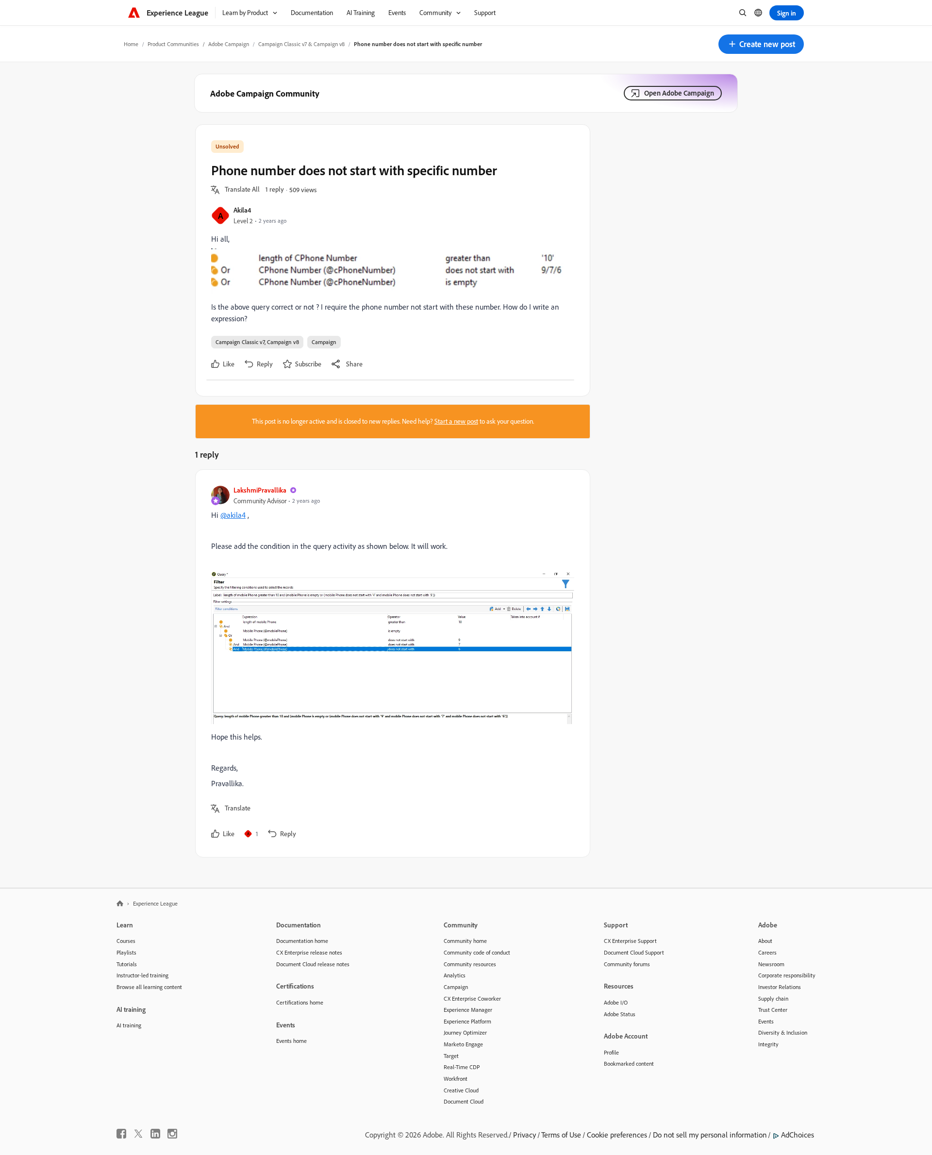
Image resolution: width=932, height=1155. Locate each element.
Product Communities (173, 44)
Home (131, 44)
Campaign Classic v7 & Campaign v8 (301, 44)
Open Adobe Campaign (679, 93)
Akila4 (242, 210)
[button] (761, 44)
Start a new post (456, 421)
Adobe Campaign (228, 44)
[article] (390, 663)
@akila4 (233, 515)
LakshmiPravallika (259, 490)
